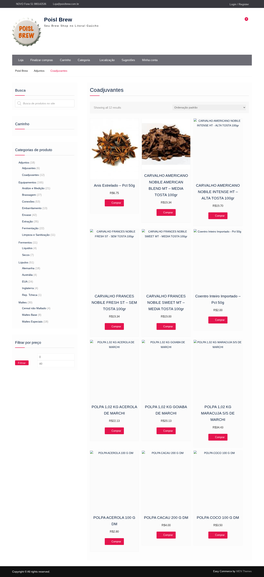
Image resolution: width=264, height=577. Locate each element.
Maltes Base (29, 314)
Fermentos (25, 242)
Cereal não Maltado (34, 308)
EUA (24, 281)
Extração (27, 221)
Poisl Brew (58, 20)
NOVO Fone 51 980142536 (31, 4)
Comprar (116, 202)
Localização (107, 60)
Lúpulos (23, 262)
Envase (26, 214)
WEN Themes (244, 571)
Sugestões (128, 60)
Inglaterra (28, 288)
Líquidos (27, 248)
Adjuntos (39, 70)
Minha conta (150, 60)
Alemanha (28, 268)
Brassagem (29, 194)
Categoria (84, 60)
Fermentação (30, 228)
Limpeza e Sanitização (36, 234)
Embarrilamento (32, 208)
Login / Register (239, 4)
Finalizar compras (41, 60)
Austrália (27, 274)
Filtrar (22, 363)
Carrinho (65, 60)
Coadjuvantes (30, 174)
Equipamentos (27, 182)
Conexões (28, 201)
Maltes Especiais (32, 321)
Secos (26, 254)
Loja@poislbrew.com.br (66, 4)
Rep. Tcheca (29, 294)
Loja (20, 60)
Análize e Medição (33, 188)
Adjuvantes (29, 168)
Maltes (23, 302)
